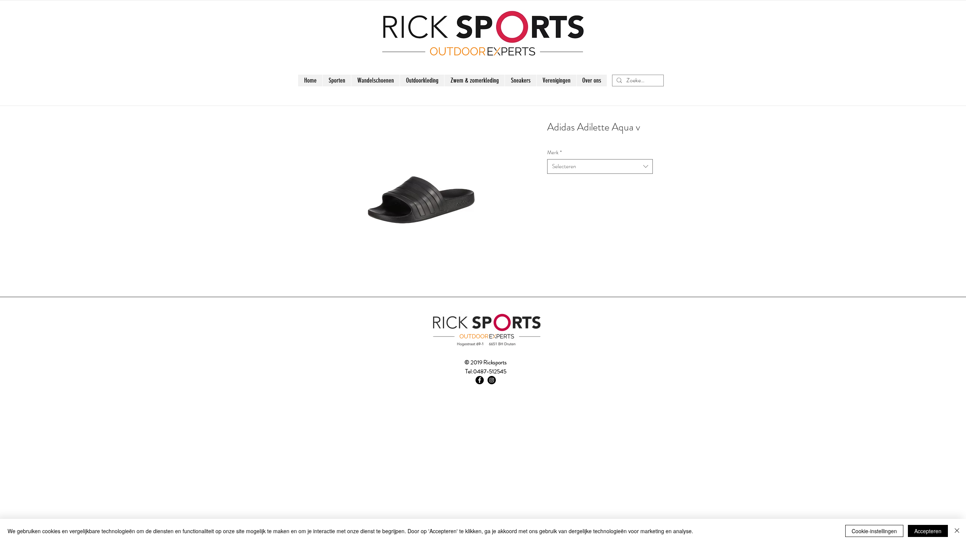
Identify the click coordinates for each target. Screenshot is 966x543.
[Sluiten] (956, 531)
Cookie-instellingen (874, 531)
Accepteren (927, 531)
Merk (554, 152)
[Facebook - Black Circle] (479, 380)
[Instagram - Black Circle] (492, 380)
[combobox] (600, 166)
